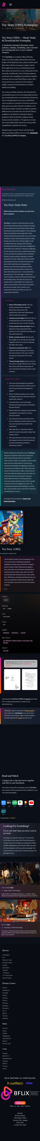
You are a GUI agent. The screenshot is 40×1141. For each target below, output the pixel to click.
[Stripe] (29, 1083)
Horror (4, 1000)
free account (29, 710)
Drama (4, 995)
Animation (6, 632)
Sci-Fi (4, 1011)
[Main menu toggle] (10, 4)
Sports (4, 1013)
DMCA (4, 1063)
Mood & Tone (7, 960)
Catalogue (5, 955)
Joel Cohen (26, 640)
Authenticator (7, 1058)
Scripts (6, 28)
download (34, 133)
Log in (20, 718)
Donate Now (20, 1103)
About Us (5, 1056)
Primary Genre (7, 962)
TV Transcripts (7, 975)
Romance (5, 1008)
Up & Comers (6, 978)
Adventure (15, 632)
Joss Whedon (7, 640)
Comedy (23, 632)
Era (3, 957)
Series (4, 1031)
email (30, 848)
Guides (4, 1033)
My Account (6, 1043)
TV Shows (5, 973)
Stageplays (6, 1036)
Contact (5, 1061)
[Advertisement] (20, 162)
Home (3, 28)
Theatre (5, 970)
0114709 (5, 650)
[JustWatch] (15, 1083)
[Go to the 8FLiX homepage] (4, 5)
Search (4, 1041)
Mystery (5, 1005)
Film (10, 28)
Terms (4, 1069)
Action (4, 987)
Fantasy (5, 998)
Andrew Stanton (17, 640)
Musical (5, 1003)
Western (5, 1018)
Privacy (5, 1066)
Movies (5, 1028)
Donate (4, 1053)
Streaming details (4, 818)
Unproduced (6, 1038)
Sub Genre (5, 968)
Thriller (5, 1016)
